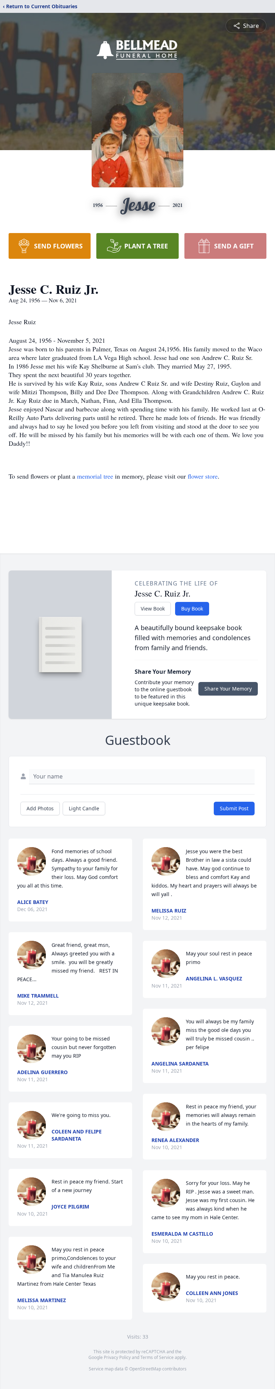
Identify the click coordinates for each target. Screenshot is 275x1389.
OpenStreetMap (145, 1369)
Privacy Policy (117, 1357)
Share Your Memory (228, 688)
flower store (203, 476)
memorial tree (95, 476)
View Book (153, 608)
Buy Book (192, 608)
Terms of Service (157, 1357)
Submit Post (234, 808)
